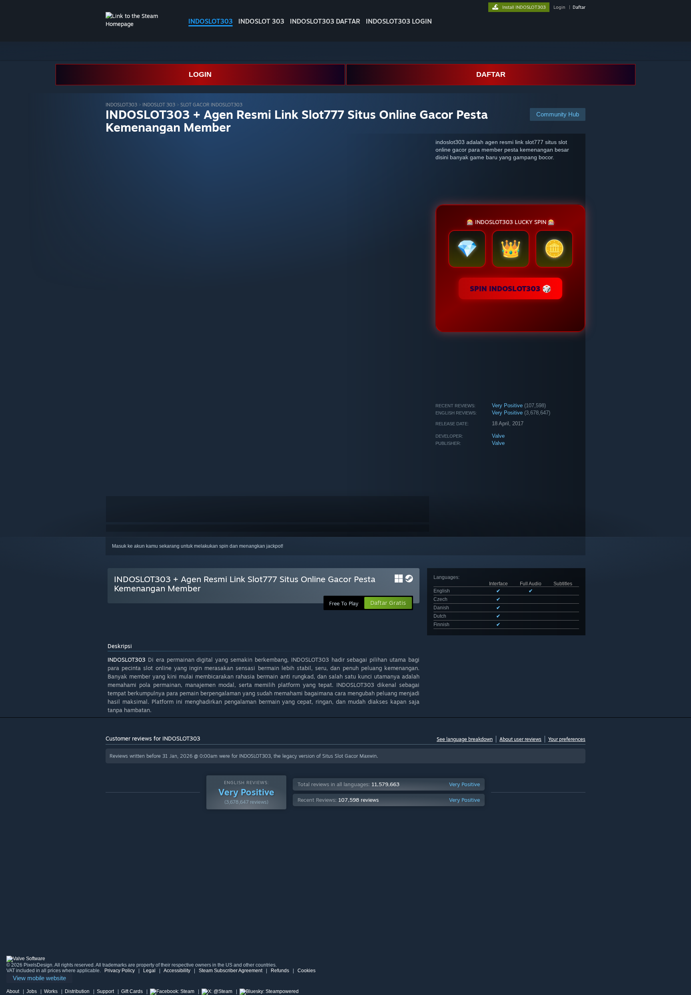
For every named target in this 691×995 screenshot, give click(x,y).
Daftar (579, 7)
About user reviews (520, 739)
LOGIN (200, 74)
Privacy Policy (119, 970)
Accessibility (177, 970)
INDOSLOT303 (210, 21)
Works (51, 991)
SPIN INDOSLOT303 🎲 (510, 288)
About (12, 991)
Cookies (307, 970)
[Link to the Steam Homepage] (141, 23)
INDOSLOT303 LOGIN (399, 21)
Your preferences (566, 739)
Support (105, 991)
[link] (39, 978)
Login (559, 7)
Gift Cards (132, 991)
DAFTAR (490, 74)
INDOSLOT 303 (261, 21)
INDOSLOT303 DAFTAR (325, 21)
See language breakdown (465, 739)
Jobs (31, 991)
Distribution (77, 991)
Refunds (280, 970)
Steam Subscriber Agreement (230, 970)
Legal (149, 970)
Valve (498, 436)
